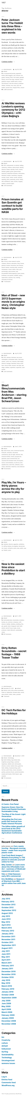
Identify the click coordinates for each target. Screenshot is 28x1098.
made (14, 628)
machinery (14, 175)
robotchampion (7, 69)
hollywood (9, 692)
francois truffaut (6, 456)
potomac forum (10, 772)
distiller (8, 624)
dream (8, 169)
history (3, 79)
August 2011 (7, 948)
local (11, 628)
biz (3, 1037)
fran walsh (16, 77)
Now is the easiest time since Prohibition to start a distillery (13, 568)
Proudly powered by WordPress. (13, 1093)
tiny (14, 277)
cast (14, 75)
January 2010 (7, 992)
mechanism (5, 269)
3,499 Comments (8, 89)
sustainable (19, 630)
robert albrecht (11, 630)
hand (9, 626)
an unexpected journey (9, 73)
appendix (18, 73)
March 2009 (7, 1012)
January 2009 (8, 1018)
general (4, 265)
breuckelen (16, 620)
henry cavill (20, 363)
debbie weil (11, 764)
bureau (3, 622)
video (14, 694)
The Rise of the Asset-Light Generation (14, 815)
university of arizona (7, 279)
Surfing (5, 1052)
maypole (20, 175)
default (5, 71)
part (20, 269)
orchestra (10, 548)
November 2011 (8, 939)
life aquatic (20, 460)
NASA (14, 269)
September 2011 (9, 945)
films (11, 77)
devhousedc (18, 764)
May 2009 (6, 1006)
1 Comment (6, 696)
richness (8, 85)
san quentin (10, 275)
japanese (4, 458)
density (21, 167)
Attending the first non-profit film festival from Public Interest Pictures (12, 821)
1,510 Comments (7, 185)
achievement (10, 165)
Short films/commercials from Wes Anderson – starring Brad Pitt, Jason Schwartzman (14, 393)
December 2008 (9, 1021)
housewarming (13, 768)
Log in (4, 1077)
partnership (5, 271)
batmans (13, 357)
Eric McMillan (7, 879)
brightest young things (8, 762)
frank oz (4, 692)
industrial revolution (12, 173)
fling (18, 263)
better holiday (7, 760)
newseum (19, 770)
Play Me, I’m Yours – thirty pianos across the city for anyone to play (14, 487)
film (22, 454)
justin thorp (9, 770)
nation (11, 177)
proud (17, 179)
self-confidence (6, 181)
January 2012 (7, 934)
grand (11, 171)
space (20, 275)
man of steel (8, 365)
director (18, 75)
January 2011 (7, 968)
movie (19, 81)
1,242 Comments (7, 371)
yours (9, 550)
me (2, 548)
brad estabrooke (7, 620)
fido (3, 874)
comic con (8, 361)
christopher (5, 359)
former (22, 263)
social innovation (19, 772)
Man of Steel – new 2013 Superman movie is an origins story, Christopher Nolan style (13, 302)
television (8, 466)
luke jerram (22, 546)
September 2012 (9, 910)
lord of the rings (10, 79)
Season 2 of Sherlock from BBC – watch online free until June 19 (14, 882)
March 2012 (7, 928)
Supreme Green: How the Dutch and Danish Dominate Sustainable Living (14, 809)
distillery (13, 624)
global (8, 171)
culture (5, 1043)
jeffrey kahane (7, 546)
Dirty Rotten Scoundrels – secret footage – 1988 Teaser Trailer (14, 652)
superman (18, 367)
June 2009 (6, 1003)
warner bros (9, 87)
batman (9, 357)
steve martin (5, 694)
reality (21, 179)
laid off (7, 628)
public (21, 548)
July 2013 (6, 899)
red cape (18, 365)
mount (10, 269)
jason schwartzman (12, 458)
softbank (17, 464)
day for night (11, 454)
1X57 (4, 3)
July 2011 (6, 951)
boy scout (19, 357)
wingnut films (16, 87)
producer (4, 630)
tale (18, 85)
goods (5, 626)
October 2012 (8, 907)
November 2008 (9, 1024)
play (18, 548)
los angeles (15, 546)
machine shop (13, 267)
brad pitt (4, 452)
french (12, 456)
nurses (15, 177)
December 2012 (9, 904)
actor (12, 450)
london (9, 175)
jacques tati (18, 456)
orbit (17, 269)
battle (3, 75)
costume (14, 361)
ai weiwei (16, 165)
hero (3, 365)
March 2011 (7, 963)
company (15, 622)
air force (5, 261)
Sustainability (8, 1055)
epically (12, 169)
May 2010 (6, 983)
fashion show (14, 766)
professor (4, 275)
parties (3, 772)
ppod (18, 273)
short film (11, 464)
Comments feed (9, 1082)
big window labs (15, 760)
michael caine (16, 692)
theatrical (13, 466)
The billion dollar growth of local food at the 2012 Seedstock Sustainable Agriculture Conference (13, 829)
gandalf (22, 77)
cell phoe (9, 452)
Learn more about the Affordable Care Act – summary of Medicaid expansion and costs (13, 868)
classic (3, 361)
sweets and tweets (7, 774)
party (8, 179)
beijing (21, 165)
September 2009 (9, 998)
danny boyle (15, 167)
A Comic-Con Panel (10, 804)
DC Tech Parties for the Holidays (14, 712)
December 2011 (8, 936)
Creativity (6, 1040)
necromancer (5, 83)
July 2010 (6, 980)
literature (4, 175)
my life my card (18, 462)
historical (4, 173)
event (16, 169)
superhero (12, 367)
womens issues (8, 1063)
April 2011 (6, 960)
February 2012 (8, 931)
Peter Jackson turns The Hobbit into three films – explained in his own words (12, 26)
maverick (20, 267)
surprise (10, 277)
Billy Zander (7, 865)
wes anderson (20, 466)
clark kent (20, 359)
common (10, 622)
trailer (10, 694)
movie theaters (9, 462)
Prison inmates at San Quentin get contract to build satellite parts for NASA (12, 206)
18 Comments (7, 468)
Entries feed (7, 1079)
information (21, 173)
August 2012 (7, 913)
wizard (22, 87)
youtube (18, 694)
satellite (16, 275)
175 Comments (7, 778)
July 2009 (6, 1001)
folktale (4, 171)
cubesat (4, 263)
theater (5, 550)
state (12, 181)
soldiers (7, 367)
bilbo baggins (9, 75)
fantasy (8, 77)
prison (22, 273)
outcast (14, 365)
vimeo (3, 632)
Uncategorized (8, 1060)
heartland (13, 363)
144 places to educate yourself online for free (13, 859)
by (6, 622)
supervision (5, 277)
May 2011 (6, 957)
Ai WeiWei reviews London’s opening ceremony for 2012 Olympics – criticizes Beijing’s (13, 110)
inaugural (13, 626)
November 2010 (9, 974)
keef (18, 626)
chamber (5, 544)
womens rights (10, 183)
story (14, 85)
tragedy (20, 181)
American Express (19, 450)
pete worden (11, 271)
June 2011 (6, 954)
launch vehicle (5, 267)
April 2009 (6, 1009)
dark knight (20, 361)
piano (14, 548)
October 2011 (7, 942)
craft (20, 622)
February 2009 (8, 1015)
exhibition (21, 544)
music (7, 177)
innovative (13, 265)
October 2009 (8, 995)
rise (12, 85)
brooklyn (21, 620)
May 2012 (6, 922)
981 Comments (7, 634)
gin (2, 626)
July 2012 (6, 916)
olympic (20, 177)
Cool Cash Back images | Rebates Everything (12, 856)
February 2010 (8, 989)
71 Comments (6, 281)
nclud (14, 770)
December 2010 (9, 971)
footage (8, 363)
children (9, 167)
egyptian (15, 544)
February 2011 (8, 966)
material (17, 79)
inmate (8, 265)
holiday (6, 768)
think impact (15, 774)
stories (16, 181)
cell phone (15, 452)
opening (4, 179)
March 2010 (7, 986)
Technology (11, 758)
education (14, 263)
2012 (4, 165)
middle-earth (14, 81)
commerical (5, 454)
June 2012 (6, 919)
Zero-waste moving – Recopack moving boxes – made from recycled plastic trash (14, 849)
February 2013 (8, 902)
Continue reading (8, 62)
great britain (17, 171)
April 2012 (6, 925)
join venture (20, 265)
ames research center (14, 261)
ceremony (4, 167)
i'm (2, 546)
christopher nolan (13, 359)
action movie (6, 450)
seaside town (5, 464)
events (20, 169)
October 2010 (8, 977)
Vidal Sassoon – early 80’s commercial (12, 875)
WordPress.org (8, 1085)
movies (3, 177)
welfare (4, 183)
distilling (18, 624)
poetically (12, 179)
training (18, 277)
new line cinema (13, 83)
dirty (9, 690)
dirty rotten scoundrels (17, 690)
